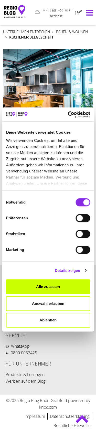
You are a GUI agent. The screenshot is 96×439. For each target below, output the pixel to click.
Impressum (35, 416)
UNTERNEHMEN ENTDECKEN (26, 31)
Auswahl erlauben (48, 303)
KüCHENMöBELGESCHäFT (31, 37)
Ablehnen (48, 320)
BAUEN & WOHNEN (72, 31)
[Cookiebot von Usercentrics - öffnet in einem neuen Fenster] (68, 114)
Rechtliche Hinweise (72, 425)
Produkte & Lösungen (25, 374)
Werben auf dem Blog (25, 381)
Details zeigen (67, 270)
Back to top (82, 421)
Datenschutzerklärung (70, 416)
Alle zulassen (48, 286)
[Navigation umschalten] (88, 12)
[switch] (83, 218)
